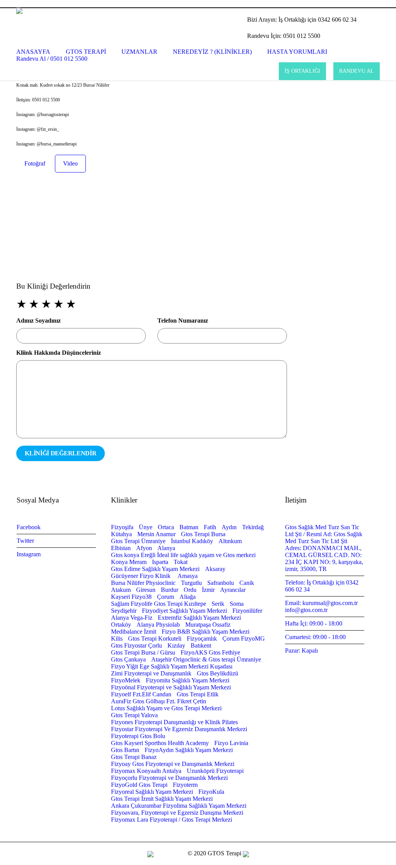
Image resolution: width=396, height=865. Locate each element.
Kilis (117, 638)
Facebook (29, 527)
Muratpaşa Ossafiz (207, 624)
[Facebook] (357, 3)
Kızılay (176, 645)
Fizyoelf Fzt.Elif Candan (141, 694)
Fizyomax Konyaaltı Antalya (146, 771)
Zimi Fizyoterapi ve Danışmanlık (151, 673)
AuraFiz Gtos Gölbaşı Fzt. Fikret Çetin (158, 701)
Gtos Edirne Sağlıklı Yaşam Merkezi (155, 569)
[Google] (366, 3)
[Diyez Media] (246, 853)
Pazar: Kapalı (301, 650)
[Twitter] (376, 3)
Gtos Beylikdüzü (217, 673)
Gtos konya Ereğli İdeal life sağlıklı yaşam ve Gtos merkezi (183, 555)
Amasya (188, 576)
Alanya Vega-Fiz (131, 617)
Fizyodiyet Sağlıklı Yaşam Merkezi (184, 610)
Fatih (210, 527)
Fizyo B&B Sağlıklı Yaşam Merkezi (205, 631)
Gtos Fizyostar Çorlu (136, 645)
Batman (188, 527)
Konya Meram (129, 562)
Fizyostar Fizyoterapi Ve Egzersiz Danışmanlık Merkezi (179, 729)
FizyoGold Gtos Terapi (139, 784)
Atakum (121, 589)
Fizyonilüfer (247, 610)
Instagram (29, 554)
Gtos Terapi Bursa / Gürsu (143, 652)
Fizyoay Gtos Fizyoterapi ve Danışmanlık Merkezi (172, 764)
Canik (246, 583)
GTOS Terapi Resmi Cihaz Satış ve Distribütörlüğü (85, 3)
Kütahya (121, 534)
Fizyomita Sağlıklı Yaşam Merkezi (187, 680)
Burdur (169, 589)
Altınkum (230, 541)
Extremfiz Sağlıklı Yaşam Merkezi (199, 617)
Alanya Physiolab (158, 624)
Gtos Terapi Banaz (134, 757)
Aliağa (187, 596)
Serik (218, 603)
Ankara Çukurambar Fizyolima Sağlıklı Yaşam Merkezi (178, 805)
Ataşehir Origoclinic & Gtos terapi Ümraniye (206, 659)
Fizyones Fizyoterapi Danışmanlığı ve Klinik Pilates (174, 722)
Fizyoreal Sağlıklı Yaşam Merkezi (152, 791)
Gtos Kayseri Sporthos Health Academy (160, 743)
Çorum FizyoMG (243, 638)
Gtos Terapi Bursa (203, 534)
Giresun (145, 589)
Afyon (144, 548)
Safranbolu (220, 583)
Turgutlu (191, 583)
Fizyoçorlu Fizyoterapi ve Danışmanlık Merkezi (169, 777)
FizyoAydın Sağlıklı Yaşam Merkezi (189, 750)
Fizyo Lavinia (231, 743)
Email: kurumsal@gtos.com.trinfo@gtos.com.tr (321, 606)
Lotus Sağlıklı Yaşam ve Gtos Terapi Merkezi (166, 708)
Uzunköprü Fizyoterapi (215, 771)
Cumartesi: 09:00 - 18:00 (315, 637)
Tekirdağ (253, 527)
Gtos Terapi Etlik (197, 694)
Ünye (145, 527)
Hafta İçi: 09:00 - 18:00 (313, 623)
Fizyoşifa (122, 527)
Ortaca (166, 527)
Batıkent (201, 645)
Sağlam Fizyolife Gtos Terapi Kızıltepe (158, 603)
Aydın (229, 527)
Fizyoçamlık (202, 638)
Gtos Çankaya (128, 659)
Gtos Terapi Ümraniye (138, 541)
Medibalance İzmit (133, 631)
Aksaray (215, 569)
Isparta (160, 562)
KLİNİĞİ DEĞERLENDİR (60, 453)
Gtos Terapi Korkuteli (154, 638)
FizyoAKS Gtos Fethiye (210, 652)
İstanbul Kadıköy (192, 541)
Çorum (165, 596)
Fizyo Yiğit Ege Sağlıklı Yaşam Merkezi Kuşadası (171, 666)
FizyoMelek (125, 680)
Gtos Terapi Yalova (134, 715)
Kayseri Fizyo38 (131, 596)
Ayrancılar (233, 589)
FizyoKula (211, 791)
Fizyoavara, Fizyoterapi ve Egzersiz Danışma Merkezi (177, 812)
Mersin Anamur (156, 534)
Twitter (25, 540)
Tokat (181, 562)
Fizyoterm (185, 784)
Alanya (166, 548)
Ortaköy (121, 624)
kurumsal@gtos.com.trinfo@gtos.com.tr (222, 3)
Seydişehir (124, 610)
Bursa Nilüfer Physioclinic (143, 583)
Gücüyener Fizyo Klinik (141, 576)
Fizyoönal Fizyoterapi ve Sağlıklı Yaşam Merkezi (171, 687)
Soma (237, 603)
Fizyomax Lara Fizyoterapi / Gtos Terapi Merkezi (171, 819)
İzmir (208, 589)
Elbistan (121, 548)
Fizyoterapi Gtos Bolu (138, 736)
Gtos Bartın (125, 750)
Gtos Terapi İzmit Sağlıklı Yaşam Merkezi (162, 798)
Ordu (190, 589)
